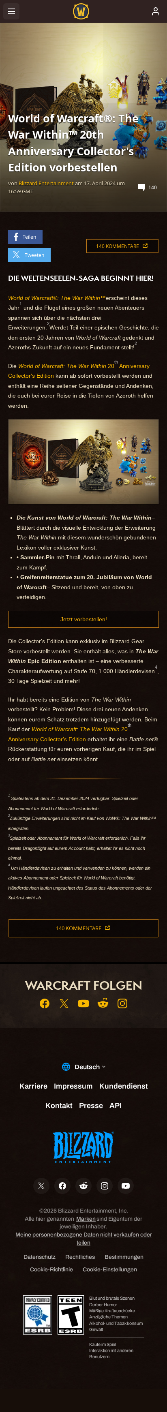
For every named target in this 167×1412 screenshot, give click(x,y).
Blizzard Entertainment (46, 183)
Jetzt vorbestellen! (83, 619)
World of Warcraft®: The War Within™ (57, 298)
